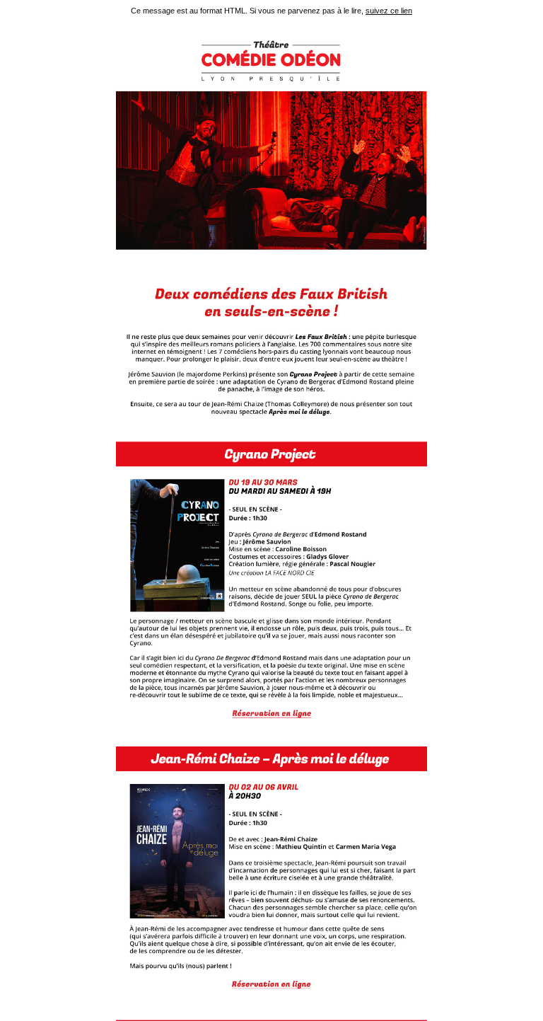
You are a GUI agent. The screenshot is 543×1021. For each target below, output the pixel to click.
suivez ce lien (389, 10)
